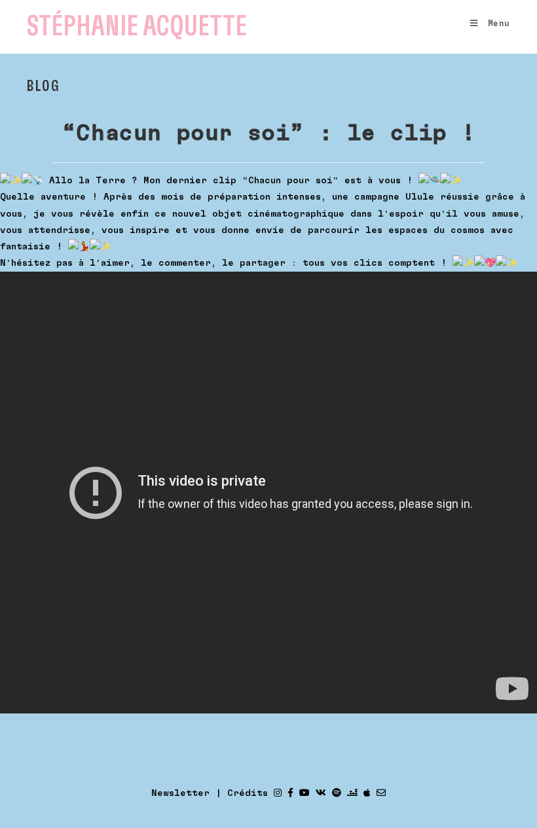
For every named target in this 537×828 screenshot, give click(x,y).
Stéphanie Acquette (137, 26)
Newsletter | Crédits (209, 793)
